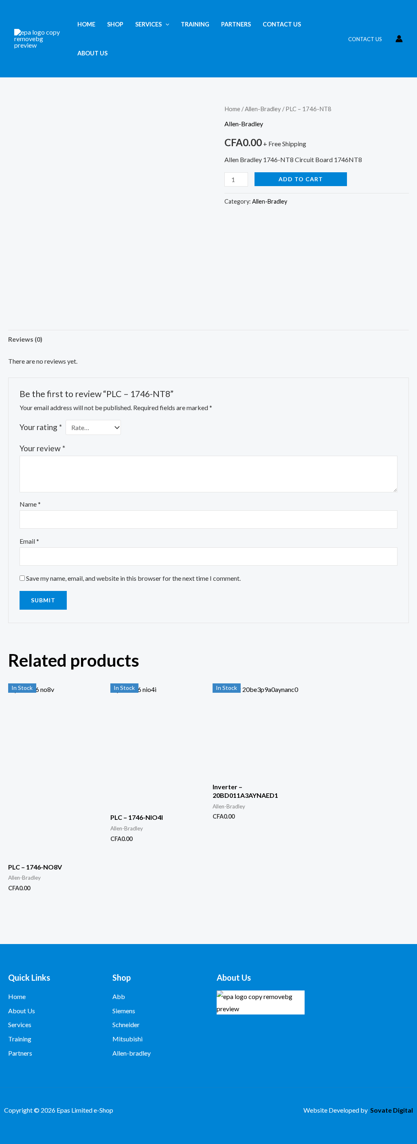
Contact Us (282, 24)
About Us (92, 53)
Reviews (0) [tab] (25, 339)
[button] (165, 24)
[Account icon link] (399, 38)
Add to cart (301, 179)
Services (148, 24)
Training (195, 24)
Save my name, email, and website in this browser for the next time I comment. (133, 578)
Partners (236, 24)
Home (86, 24)
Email (29, 541)
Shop (115, 24)
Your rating (41, 427)
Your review (42, 448)
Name (30, 504)
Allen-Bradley (263, 108)
